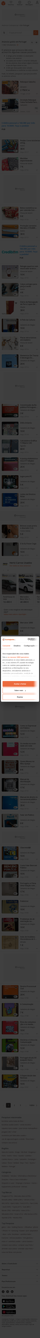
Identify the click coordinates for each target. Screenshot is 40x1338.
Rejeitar (20, 697)
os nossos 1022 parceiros (18, 657)
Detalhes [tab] (17, 646)
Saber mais (18, 690)
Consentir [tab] (6, 646)
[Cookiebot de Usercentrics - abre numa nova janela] (28, 639)
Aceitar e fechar (20, 684)
